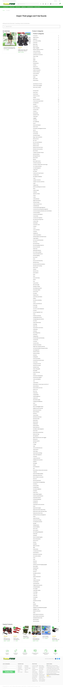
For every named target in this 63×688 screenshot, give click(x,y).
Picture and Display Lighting (46, 473)
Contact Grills (46, 221)
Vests (46, 559)
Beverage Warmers (46, 155)
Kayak (46, 76)
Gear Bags (46, 324)
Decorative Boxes (46, 243)
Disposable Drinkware (46, 250)
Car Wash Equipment (46, 167)
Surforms (46, 571)
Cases (46, 178)
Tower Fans (46, 593)
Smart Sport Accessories (46, 554)
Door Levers (46, 257)
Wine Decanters (46, 619)
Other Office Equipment (46, 454)
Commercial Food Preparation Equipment (46, 209)
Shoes (46, 188)
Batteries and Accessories (46, 149)
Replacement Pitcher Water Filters (46, 509)
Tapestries (46, 471)
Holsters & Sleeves (46, 71)
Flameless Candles (46, 286)
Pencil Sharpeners (46, 466)
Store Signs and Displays (46, 176)
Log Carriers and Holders (46, 296)
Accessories (46, 35)
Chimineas (46, 192)
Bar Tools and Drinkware (46, 142)
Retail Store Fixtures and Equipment (46, 514)
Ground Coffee (46, 343)
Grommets (46, 341)
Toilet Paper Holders (46, 590)
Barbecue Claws (46, 143)
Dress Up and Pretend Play (46, 260)
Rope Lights (46, 370)
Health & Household (46, 70)
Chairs (46, 183)
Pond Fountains (46, 485)
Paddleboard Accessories (46, 459)
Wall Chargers (46, 605)
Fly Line (46, 301)
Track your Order (27, 668)
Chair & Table (46, 56)
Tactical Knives (46, 581)
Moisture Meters (46, 425)
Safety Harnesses (46, 518)
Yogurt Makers (46, 238)
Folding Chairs (46, 185)
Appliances (23, 6)
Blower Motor (46, 157)
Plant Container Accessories (46, 477)
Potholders (46, 490)
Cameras (46, 111)
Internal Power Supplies (46, 377)
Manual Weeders (46, 411)
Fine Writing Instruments (46, 288)
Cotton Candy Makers (46, 234)
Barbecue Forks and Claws (46, 147)
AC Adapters (46, 106)
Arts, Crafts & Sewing (46, 40)
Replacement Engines (46, 507)
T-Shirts (46, 578)
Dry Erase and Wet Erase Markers (46, 264)
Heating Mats (46, 356)
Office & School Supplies (46, 85)
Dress (46, 258)
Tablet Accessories (46, 580)
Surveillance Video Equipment (46, 428)
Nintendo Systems (46, 440)
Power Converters (46, 107)
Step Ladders (46, 566)
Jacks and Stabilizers (46, 379)
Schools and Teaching (46, 519)
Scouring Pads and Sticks (46, 521)
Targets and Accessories (46, 585)
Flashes (46, 298)
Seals (46, 446)
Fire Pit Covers (46, 291)
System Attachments (46, 576)
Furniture (46, 64)
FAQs (19, 670)
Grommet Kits (46, 339)
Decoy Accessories (46, 246)
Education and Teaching (46, 265)
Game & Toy (46, 66)
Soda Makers (46, 222)
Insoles (46, 374)
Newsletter (26, 665)
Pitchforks (46, 413)
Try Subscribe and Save (46, 550)
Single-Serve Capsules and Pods (46, 346)
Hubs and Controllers (46, 365)
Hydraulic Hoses (46, 367)
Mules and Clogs (46, 434)
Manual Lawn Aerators (46, 410)
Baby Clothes (46, 46)
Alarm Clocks (46, 126)
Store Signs (46, 569)
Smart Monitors (46, 552)
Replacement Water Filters (46, 513)
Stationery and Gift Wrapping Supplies (46, 564)
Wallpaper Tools (46, 609)
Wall (46, 602)
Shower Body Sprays (46, 538)
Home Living (46, 75)
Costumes (46, 231)
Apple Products (46, 37)
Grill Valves (46, 334)
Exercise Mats (46, 113)
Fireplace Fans (46, 295)
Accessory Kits (46, 109)
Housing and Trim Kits (46, 363)
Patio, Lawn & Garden (46, 88)
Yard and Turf (5, 6)
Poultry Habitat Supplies (46, 494)
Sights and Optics (46, 545)
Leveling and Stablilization (46, 401)
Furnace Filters (46, 283)
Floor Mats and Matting (46, 300)
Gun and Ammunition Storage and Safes (46, 348)
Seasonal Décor (46, 386)
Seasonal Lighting (46, 526)
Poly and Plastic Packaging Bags (46, 482)
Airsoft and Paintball (46, 125)
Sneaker (46, 97)
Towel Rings (46, 592)
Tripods (46, 598)
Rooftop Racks (46, 90)
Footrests (46, 310)
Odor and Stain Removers (46, 447)
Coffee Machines (46, 198)
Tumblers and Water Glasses (46, 152)
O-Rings (46, 444)
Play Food (46, 478)
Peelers (46, 465)
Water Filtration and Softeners (46, 616)
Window (46, 604)
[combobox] (28, 4)
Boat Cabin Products (46, 161)
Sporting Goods (30, 6)
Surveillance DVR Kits (46, 573)
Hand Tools (18, 6)
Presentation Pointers (46, 497)
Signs (46, 547)
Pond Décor (46, 483)
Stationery (46, 562)
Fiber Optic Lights (46, 284)
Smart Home (46, 92)
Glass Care (46, 325)
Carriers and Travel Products (46, 173)
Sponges (46, 523)
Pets (46, 468)
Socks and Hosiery (46, 277)
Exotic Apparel (46, 272)
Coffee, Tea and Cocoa (46, 204)
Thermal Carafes (46, 202)
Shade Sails (46, 533)
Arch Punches (46, 133)
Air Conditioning (46, 121)
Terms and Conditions (20, 667)
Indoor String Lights (46, 368)
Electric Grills (46, 267)
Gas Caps (46, 320)
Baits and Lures (46, 138)
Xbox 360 (46, 442)
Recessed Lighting (46, 255)
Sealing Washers (46, 525)
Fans (46, 281)
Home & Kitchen (46, 73)
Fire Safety (46, 293)
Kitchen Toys (46, 389)
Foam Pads (46, 305)
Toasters (46, 226)
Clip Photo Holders (46, 193)
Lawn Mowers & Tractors (46, 83)
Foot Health (46, 307)
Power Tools (12, 6)
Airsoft (46, 123)
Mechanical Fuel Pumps (46, 416)
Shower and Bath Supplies (46, 537)
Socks (46, 557)
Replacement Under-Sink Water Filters (46, 511)
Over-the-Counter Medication (46, 308)
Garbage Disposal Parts (46, 317)
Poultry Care (46, 492)
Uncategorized (46, 102)
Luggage (46, 118)
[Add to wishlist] (9, 33)
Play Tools (46, 391)
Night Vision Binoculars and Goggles (46, 437)
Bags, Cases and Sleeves (46, 137)
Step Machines (46, 568)
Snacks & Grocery (46, 95)
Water (46, 612)
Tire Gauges (46, 588)
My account (20, 665)
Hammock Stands (46, 353)
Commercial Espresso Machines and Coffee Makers (46, 210)
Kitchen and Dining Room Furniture (46, 186)
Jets (46, 380)
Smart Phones (46, 94)
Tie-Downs (46, 119)
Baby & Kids (46, 44)
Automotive (46, 42)
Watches (46, 104)
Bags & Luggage (46, 47)
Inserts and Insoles (46, 372)
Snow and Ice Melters (46, 556)
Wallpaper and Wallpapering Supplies (46, 607)
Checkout (26, 669)
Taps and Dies (46, 415)
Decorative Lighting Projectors (46, 245)
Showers (46, 542)
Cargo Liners (46, 169)
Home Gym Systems (46, 358)
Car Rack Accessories (46, 162)
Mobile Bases (46, 423)
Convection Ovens (46, 224)
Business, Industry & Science (46, 49)
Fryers (46, 313)
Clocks (46, 195)
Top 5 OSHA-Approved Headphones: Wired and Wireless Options (42, 672)
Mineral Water (46, 422)
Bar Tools (46, 140)
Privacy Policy (20, 669)
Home (4, 10)
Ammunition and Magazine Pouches (46, 128)
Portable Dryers (46, 487)
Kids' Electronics (46, 262)
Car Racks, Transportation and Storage (46, 164)
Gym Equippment (46, 349)
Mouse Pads (46, 430)
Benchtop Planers (46, 154)
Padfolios (46, 461)
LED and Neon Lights (46, 399)
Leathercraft (46, 398)
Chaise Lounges (46, 190)
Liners (46, 403)
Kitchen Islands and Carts (46, 387)
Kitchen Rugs (46, 131)
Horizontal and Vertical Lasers (46, 360)
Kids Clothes (46, 78)
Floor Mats (46, 171)
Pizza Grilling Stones (46, 332)
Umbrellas (46, 535)
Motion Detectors (46, 427)
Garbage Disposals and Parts (46, 319)
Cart (25, 670)
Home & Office (37, 6)
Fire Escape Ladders (46, 289)
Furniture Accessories (46, 315)
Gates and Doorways (46, 322)
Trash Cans (46, 595)
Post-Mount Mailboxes (46, 489)
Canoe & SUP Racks (46, 51)
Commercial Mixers (46, 212)
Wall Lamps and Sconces (46, 475)
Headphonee (46, 233)
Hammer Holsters (46, 351)
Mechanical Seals (46, 418)
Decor (46, 58)
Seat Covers (46, 528)
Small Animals (46, 549)
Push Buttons (46, 502)
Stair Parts (46, 561)
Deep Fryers (46, 248)
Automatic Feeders (46, 135)
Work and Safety (46, 621)
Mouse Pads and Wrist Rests (46, 432)
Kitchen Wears (46, 81)
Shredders (46, 544)
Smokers (46, 269)
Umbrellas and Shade (46, 600)
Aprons (46, 130)
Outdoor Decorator (46, 458)
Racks (46, 506)
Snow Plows (46, 241)
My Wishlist (26, 666)
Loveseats (46, 404)
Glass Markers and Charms (46, 327)
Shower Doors (46, 540)
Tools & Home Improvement (46, 101)
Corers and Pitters (46, 229)
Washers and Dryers (46, 610)
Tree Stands (46, 597)
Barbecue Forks (46, 145)
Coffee (46, 197)
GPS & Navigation (46, 68)
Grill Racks (46, 331)
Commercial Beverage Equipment (46, 207)
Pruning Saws (46, 501)
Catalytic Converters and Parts (46, 181)
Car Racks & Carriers (46, 52)
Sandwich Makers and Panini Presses (46, 236)
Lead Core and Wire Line (46, 303)
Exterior (46, 279)
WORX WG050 (34, 672)
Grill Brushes (46, 329)
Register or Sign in (55, 3)
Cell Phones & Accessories (46, 54)
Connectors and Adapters (46, 214)
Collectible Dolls (46, 205)
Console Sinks (46, 216)
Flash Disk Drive (46, 63)
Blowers (46, 159)
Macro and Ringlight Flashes (46, 406)
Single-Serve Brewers (46, 200)
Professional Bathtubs (46, 499)
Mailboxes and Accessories (46, 408)
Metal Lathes (46, 420)
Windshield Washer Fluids (46, 617)
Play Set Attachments (46, 480)
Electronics (46, 61)
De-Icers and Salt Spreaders (46, 240)
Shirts (46, 276)
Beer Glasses (46, 150)
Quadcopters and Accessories (46, 504)
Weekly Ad (26, 672)
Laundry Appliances (46, 396)
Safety (46, 516)
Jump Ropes (46, 116)
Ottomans (46, 456)
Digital (46, 59)
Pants (46, 274)
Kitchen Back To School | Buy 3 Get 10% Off (46, 384)
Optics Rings (46, 451)
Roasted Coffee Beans (46, 344)
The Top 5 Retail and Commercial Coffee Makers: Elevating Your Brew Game (35, 676)
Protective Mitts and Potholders (46, 337)
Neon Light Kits (46, 435)
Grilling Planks (46, 336)
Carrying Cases (46, 174)
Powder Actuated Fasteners (46, 495)
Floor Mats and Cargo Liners (46, 219)
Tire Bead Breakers (46, 586)
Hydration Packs (46, 114)
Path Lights (46, 463)
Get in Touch (20, 672)
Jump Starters (46, 382)
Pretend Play (46, 392)
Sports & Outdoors (46, 99)
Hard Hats (46, 355)
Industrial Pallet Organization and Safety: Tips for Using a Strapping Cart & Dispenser (42, 678)
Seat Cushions (46, 530)
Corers (46, 228)
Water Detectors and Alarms (46, 614)
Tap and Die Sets (46, 583)
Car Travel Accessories (46, 166)
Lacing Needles (46, 394)
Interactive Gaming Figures (46, 375)
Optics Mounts (46, 449)
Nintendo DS (46, 439)
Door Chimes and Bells (46, 252)
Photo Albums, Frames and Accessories (46, 470)
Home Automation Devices (46, 253)
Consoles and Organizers (46, 217)
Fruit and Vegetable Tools (46, 312)
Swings (46, 574)
